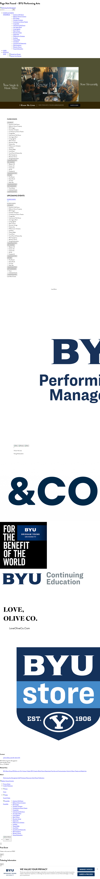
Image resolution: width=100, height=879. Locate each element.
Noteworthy (16, 34)
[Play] (16, 446)
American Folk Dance (18, 15)
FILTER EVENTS (11, 199)
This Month (12, 177)
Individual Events (13, 190)
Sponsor (19, 56)
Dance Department (46, 771)
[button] (97, 869)
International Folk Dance (19, 25)
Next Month (12, 179)
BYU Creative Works (36, 771)
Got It (2, 854)
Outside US (12, 171)
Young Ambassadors (18, 49)
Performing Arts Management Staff (12, 778)
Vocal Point (16, 41)
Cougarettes (16, 24)
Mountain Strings (17, 33)
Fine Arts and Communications (59, 771)
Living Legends (16, 29)
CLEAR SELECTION (12, 160)
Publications (41, 778)
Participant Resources (26, 778)
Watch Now (74, 105)
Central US (11, 168)
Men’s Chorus (16, 31)
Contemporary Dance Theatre (20, 22)
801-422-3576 (16, 758)
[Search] (13, 10)
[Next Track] (26, 446)
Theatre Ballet (16, 40)
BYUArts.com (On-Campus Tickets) (22, 771)
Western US (12, 164)
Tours (10, 271)
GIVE (4, 54)
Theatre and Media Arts (80, 771)
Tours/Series (12, 188)
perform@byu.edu (7, 758)
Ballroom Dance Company (19, 16)
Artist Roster (35, 778)
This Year (11, 181)
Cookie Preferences (8, 786)
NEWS (5, 50)
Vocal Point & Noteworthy (19, 43)
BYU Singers (16, 18)
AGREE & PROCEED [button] (86, 874)
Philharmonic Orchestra (19, 36)
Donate (19, 54)
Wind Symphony (17, 45)
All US (10, 169)
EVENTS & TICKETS (8, 13)
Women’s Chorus (17, 47)
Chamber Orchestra (18, 20)
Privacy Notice (6, 784)
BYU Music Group (8, 771)
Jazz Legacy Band (17, 27)
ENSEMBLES (6, 15)
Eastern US (11, 166)
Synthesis (15, 38)
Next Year (11, 182)
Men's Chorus (12, 140)
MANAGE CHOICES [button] (86, 869)
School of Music (71, 771)
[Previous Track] (21, 446)
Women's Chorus (13, 157)
